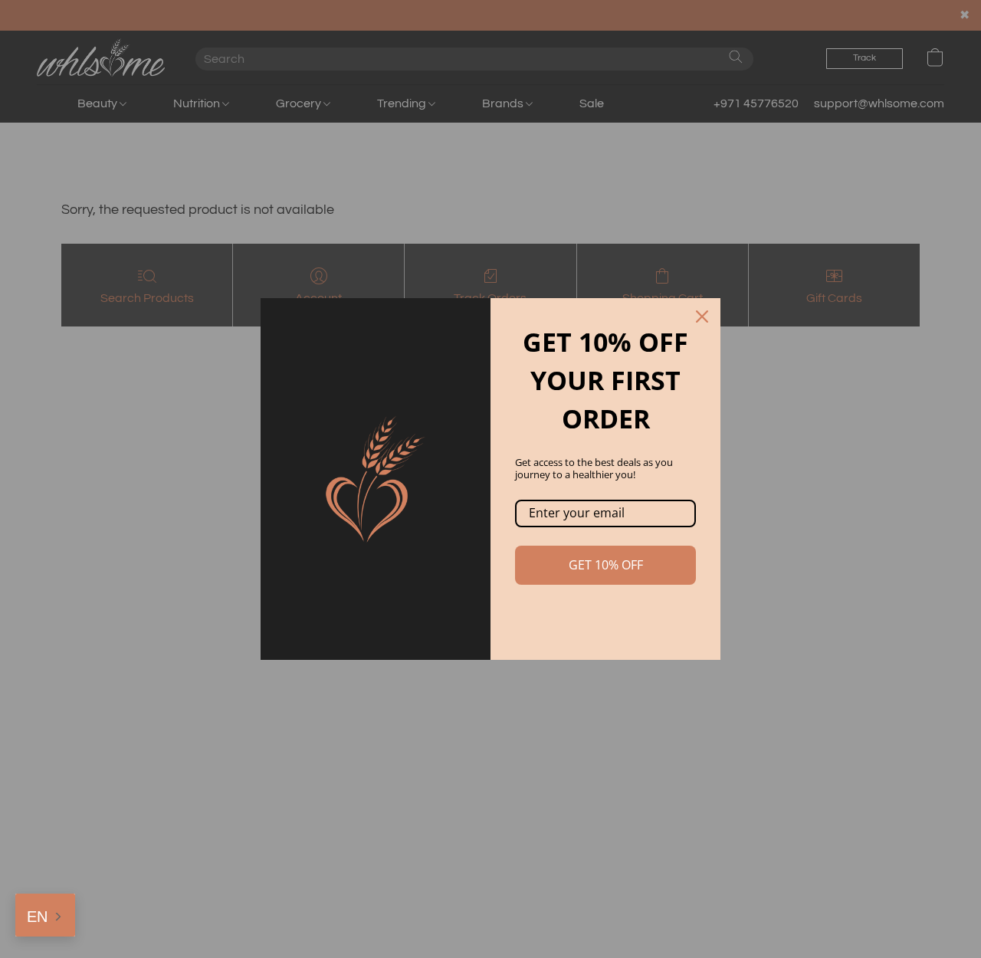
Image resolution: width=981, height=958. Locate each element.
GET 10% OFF (606, 564)
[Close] (702, 316)
